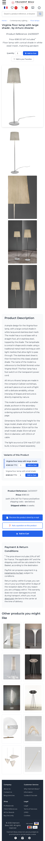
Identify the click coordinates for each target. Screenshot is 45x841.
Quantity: (10, 53)
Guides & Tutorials (30, 795)
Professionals (9, 806)
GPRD (26, 812)
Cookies (27, 815)
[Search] (40, 14)
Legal (26, 806)
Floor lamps (34, 20)
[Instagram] (22, 838)
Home (4, 20)
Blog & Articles (9, 795)
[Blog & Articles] (32, 7)
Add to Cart (31, 53)
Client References (10, 809)
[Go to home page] (22, 3)
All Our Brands (9, 812)
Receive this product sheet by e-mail (22, 518)
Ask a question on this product (22, 526)
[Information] (39, 7)
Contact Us (8, 792)
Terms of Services (30, 809)
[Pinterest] (29, 838)
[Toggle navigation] (4, 4)
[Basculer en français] (5, 7)
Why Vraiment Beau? (32, 789)
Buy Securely (9, 815)
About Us (7, 789)
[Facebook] (15, 838)
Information (28, 792)
